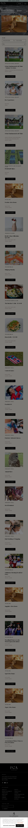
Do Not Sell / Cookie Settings (9, 825)
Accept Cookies (20, 825)
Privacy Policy (20, 823)
